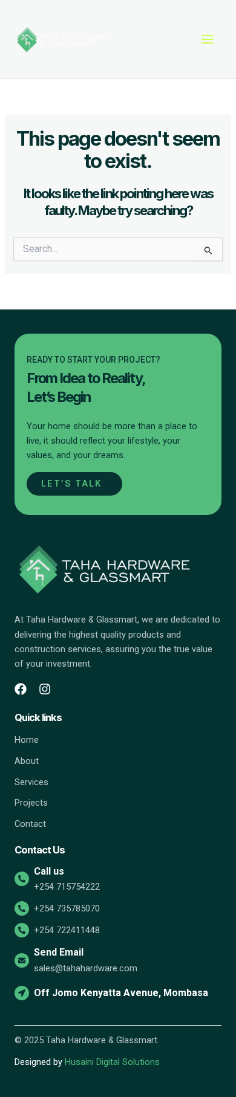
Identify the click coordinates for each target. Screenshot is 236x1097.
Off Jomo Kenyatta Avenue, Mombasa (121, 992)
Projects (31, 802)
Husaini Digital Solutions (112, 1062)
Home (27, 739)
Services (31, 782)
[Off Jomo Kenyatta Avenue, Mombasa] (22, 993)
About (27, 761)
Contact (30, 823)
